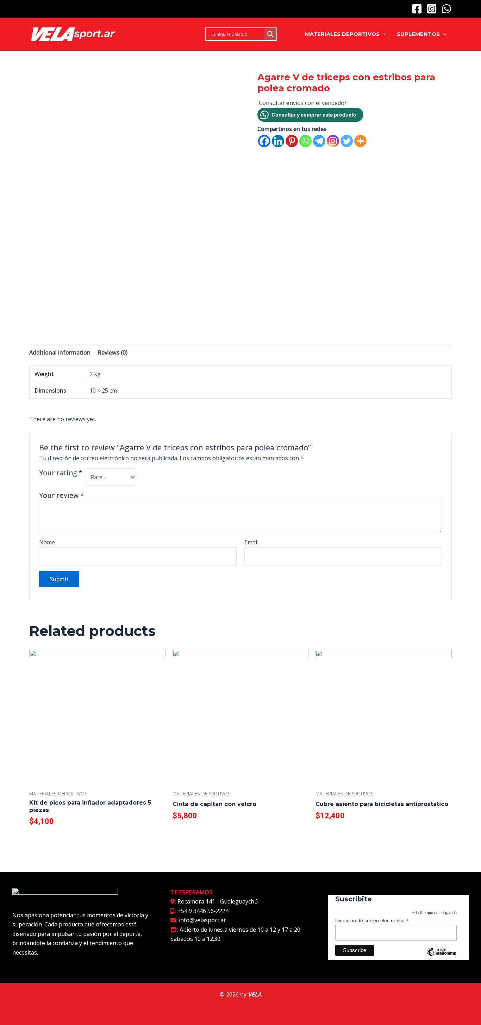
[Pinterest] (292, 141)
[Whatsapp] (305, 141)
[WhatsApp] (446, 9)
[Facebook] (417, 9)
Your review (61, 495)
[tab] (59, 352)
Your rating (60, 472)
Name (47, 542)
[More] (360, 141)
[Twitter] (347, 141)
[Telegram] (319, 141)
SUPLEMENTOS (418, 34)
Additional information (59, 352)
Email (251, 542)
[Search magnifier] (270, 34)
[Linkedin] (278, 141)
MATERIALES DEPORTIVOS (342, 34)
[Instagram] (431, 9)
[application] (383, 34)
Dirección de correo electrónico (372, 920)
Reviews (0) (112, 352)
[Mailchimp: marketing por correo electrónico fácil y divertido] (441, 957)
